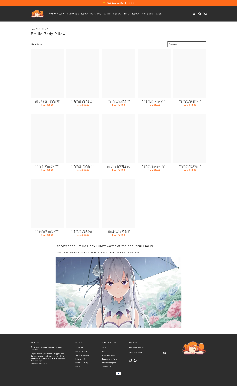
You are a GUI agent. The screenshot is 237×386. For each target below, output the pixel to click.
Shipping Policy (81, 363)
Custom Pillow (112, 14)
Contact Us (106, 366)
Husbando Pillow (77, 14)
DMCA (77, 366)
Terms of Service (82, 355)
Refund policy (81, 359)
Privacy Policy (81, 351)
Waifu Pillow (57, 14)
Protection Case (151, 14)
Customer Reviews (109, 359)
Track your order (109, 355)
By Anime (95, 14)
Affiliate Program (109, 363)
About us (79, 347)
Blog (104, 347)
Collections (42, 29)
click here (43, 363)
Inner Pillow (131, 14)
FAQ (103, 351)
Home (33, 29)
